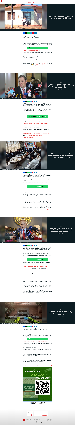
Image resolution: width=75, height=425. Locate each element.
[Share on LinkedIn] (35, 33)
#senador (26, 135)
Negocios (61, 309)
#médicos (37, 135)
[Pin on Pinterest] (33, 33)
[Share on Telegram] (31, 33)
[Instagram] (50, 420)
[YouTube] (51, 420)
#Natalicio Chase (30, 135)
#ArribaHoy (30, 268)
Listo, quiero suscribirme (44, 415)
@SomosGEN (34, 273)
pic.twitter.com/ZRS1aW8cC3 (39, 273)
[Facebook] (47, 420)
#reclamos (34, 135)
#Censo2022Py (36, 64)
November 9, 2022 (42, 65)
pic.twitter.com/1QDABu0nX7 (41, 64)
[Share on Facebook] (24, 33)
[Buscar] (74, 1)
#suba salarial (40, 135)
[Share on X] (26, 33)
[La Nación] (3, 1)
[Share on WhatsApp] (28, 33)
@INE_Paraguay (43, 63)
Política (61, 82)
